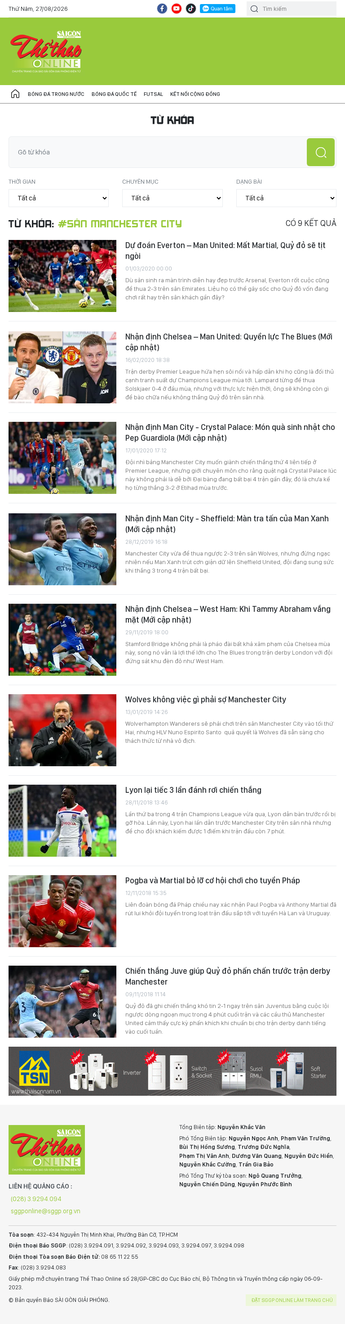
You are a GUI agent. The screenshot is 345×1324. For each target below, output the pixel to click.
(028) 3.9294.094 (36, 1199)
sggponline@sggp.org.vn (45, 1211)
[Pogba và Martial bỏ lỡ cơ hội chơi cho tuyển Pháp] (62, 911)
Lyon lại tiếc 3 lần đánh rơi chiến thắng (193, 790)
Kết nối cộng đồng (195, 94)
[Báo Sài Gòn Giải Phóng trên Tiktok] (191, 8)
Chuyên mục (140, 181)
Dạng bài (249, 181)
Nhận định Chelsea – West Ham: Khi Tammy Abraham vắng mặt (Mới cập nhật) (228, 614)
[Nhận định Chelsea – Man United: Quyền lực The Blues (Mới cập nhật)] (62, 367)
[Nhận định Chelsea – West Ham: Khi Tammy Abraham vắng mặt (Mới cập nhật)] (62, 640)
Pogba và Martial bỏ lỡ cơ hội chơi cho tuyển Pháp (212, 880)
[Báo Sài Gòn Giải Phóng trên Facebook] (162, 8)
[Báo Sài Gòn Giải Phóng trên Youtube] (176, 8)
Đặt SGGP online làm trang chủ (292, 1300)
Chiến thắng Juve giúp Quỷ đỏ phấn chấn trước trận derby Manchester (227, 976)
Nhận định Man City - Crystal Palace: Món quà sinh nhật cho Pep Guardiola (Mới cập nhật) (230, 432)
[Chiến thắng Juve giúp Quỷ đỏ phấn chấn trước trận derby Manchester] (62, 1002)
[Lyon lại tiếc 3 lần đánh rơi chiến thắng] (62, 821)
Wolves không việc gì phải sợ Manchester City (205, 699)
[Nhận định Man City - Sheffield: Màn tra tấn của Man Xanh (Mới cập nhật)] (62, 549)
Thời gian (22, 181)
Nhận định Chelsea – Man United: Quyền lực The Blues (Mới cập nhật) (228, 342)
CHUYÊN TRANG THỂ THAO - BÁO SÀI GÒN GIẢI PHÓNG (47, 51)
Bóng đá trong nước (56, 94)
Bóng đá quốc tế (114, 94)
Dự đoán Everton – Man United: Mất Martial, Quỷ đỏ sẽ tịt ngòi (225, 250)
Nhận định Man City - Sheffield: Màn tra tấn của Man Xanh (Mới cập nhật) (227, 524)
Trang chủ (15, 94)
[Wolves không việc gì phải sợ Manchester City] (62, 730)
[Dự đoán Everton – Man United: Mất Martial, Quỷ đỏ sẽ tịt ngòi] (62, 276)
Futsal (153, 94)
